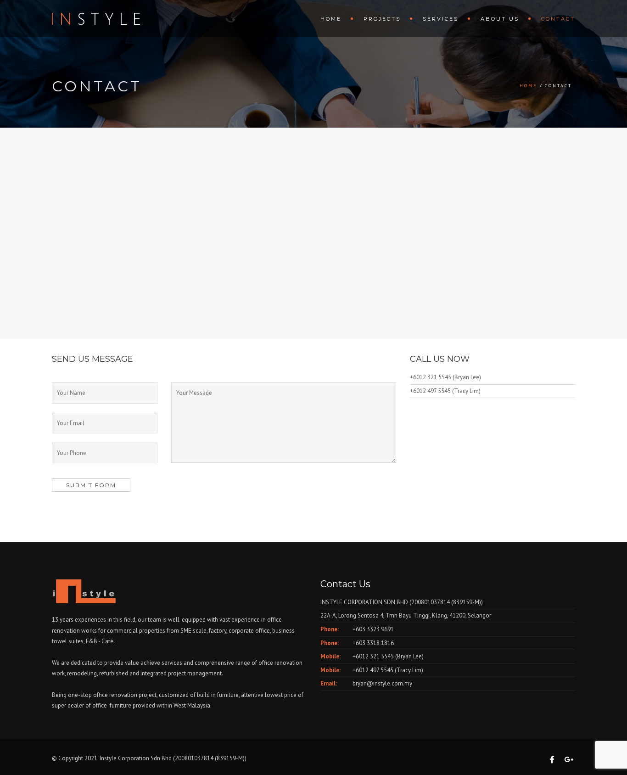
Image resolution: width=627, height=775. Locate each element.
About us (500, 19)
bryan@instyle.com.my (382, 683)
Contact (558, 19)
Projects (382, 19)
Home (330, 19)
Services (441, 19)
